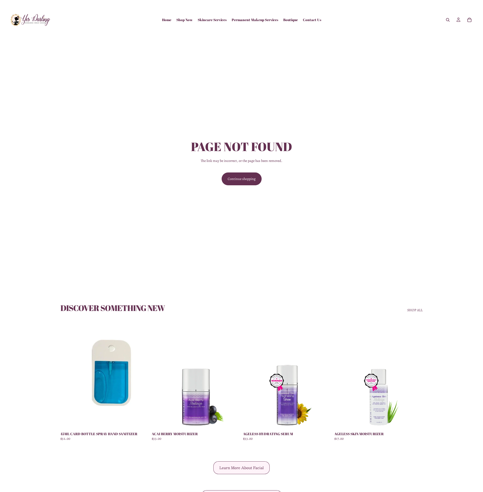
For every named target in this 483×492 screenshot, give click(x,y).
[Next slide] (141, 373)
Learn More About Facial (241, 468)
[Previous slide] (67, 373)
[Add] (140, 421)
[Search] (447, 19)
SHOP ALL (415, 310)
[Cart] (469, 19)
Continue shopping (242, 178)
